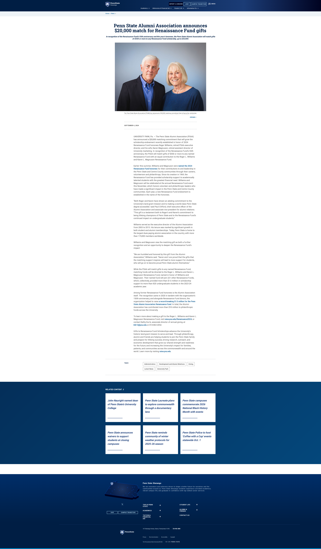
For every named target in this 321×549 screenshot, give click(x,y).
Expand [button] (192, 117)
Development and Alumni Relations (172, 364)
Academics (144, 8)
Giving (191, 364)
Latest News (148, 369)
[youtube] (131, 504)
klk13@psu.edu (140, 325)
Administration (149, 364)
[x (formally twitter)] (122, 504)
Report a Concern (176, 4)
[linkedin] (126, 504)
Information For (192, 8)
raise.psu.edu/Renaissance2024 (178, 319)
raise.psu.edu (165, 351)
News (113, 13)
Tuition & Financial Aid (147, 516)
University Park (162, 369)
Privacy (144, 537)
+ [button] (160, 505)
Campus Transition (198, 4)
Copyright (172, 537)
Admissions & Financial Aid (161, 8)
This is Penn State (148, 505)
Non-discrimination (153, 537)
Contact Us (184, 515)
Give (186, 4)
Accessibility (164, 537)
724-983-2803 (176, 529)
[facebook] (114, 504)
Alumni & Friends (183, 510)
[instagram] (118, 504)
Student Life (178, 8)
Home (107, 13)
